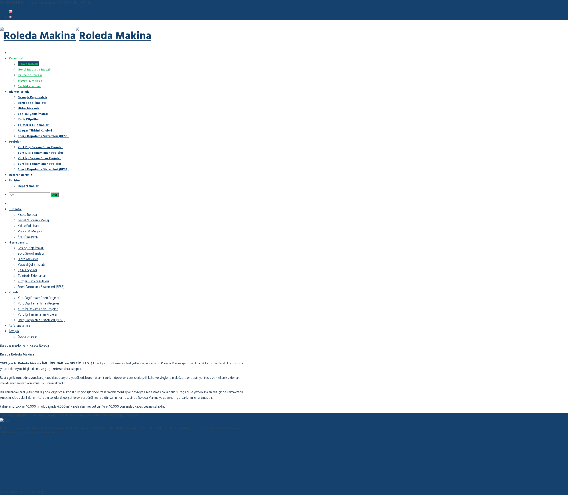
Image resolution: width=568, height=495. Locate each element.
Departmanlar (28, 185)
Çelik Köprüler (28, 119)
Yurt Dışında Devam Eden (22, 469)
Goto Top (4, 487)
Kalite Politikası (30, 75)
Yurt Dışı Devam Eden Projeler (40, 147)
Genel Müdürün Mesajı (34, 69)
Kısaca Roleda (28, 63)
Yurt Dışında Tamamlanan (22, 473)
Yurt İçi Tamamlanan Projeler (39, 163)
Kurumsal (16, 58)
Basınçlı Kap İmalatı (32, 97)
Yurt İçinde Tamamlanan (21, 481)
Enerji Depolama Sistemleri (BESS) (43, 136)
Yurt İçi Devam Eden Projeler (39, 158)
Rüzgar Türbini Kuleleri (35, 130)
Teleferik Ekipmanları (33, 124)
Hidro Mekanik (28, 108)
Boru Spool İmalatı (32, 102)
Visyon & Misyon (30, 80)
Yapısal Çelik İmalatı (33, 113)
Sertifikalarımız (29, 86)
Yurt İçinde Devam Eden (21, 477)
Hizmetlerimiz (19, 91)
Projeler (15, 141)
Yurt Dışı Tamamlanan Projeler (40, 152)
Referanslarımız (20, 174)
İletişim (14, 180)
